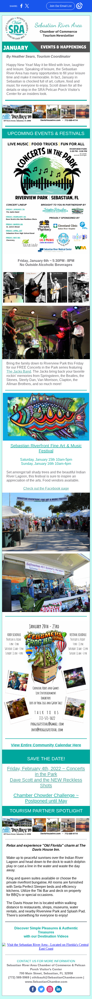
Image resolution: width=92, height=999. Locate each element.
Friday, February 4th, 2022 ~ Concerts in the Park (46, 771)
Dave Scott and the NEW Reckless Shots (46, 782)
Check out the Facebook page (46, 488)
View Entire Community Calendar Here (46, 745)
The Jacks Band (18, 371)
